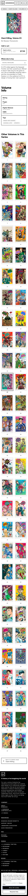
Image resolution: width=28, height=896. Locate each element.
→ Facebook (5, 848)
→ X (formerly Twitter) (9, 844)
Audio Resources (7, 828)
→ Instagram (5, 846)
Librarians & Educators (9, 825)
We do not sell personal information (14, 870)
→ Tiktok (4, 852)
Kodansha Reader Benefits (10, 821)
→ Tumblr (4, 850)
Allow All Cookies (14, 887)
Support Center (6, 823)
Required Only (14, 891)
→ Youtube (4, 854)
